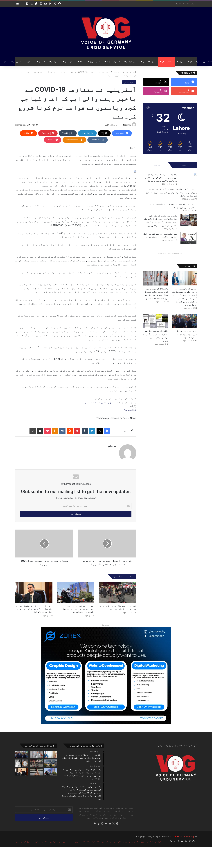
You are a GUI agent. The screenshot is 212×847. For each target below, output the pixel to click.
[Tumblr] (85, 431)
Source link (130, 410)
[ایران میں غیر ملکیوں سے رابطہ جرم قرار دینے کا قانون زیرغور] (117, 592)
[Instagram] (102, 823)
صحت (81, 61)
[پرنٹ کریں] (32, 431)
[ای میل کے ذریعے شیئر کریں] (40, 431)
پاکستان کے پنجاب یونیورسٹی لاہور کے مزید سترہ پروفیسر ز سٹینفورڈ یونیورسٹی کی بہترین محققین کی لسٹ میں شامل (171, 192)
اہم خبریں (131, 61)
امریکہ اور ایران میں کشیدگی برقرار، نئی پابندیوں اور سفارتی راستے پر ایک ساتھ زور (76, 609)
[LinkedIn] (92, 431)
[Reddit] (70, 431)
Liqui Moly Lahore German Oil (170, 253)
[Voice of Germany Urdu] (106, 31)
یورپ (180, 61)
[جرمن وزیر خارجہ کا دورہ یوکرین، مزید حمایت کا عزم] (184, 321)
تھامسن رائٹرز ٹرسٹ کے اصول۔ (101, 402)
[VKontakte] (62, 431)
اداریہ (29, 61)
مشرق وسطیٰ (167, 61)
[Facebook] (107, 431)
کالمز (42, 61)
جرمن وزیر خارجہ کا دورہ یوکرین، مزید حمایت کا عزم (187, 334)
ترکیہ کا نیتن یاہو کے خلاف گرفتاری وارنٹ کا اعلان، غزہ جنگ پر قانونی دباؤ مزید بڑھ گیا (34, 609)
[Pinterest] (77, 431)
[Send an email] (124, 125)
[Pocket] (47, 431)
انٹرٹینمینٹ (113, 61)
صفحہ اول (129, 72)
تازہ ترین (95, 61)
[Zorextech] (106, 675)
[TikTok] (98, 823)
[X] (100, 431)
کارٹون (55, 61)
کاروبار (69, 61)
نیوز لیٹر (16, 61)
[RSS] (95, 823)
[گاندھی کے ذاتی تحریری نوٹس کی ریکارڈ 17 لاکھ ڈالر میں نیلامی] (21, 763)
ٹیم (4, 61)
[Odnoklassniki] (55, 431)
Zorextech (106, 625)
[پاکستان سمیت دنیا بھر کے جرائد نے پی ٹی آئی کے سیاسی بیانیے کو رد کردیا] (155, 321)
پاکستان (194, 61)
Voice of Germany (185, 836)
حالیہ (156, 164)
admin (128, 125)
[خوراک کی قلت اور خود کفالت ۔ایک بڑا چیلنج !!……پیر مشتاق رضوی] (188, 238)
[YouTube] (106, 823)
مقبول (183, 164)
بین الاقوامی (149, 61)
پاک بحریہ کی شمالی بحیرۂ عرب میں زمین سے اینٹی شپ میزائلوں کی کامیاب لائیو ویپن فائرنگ (161, 177)
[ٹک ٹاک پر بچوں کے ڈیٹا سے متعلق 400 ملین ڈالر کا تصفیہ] (36, 771)
